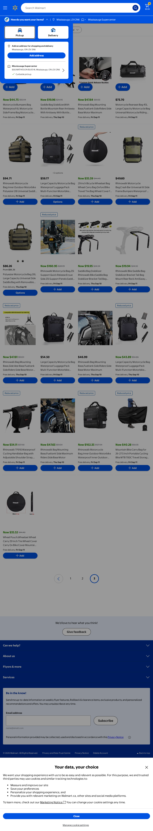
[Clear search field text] (130, 8)
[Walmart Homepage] (15, 8)
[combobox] (80, 8)
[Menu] (6, 8)
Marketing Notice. (51, 802)
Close (76, 816)
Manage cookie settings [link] (76, 825)
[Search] (135, 8)
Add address (36, 55)
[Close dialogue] (146, 767)
